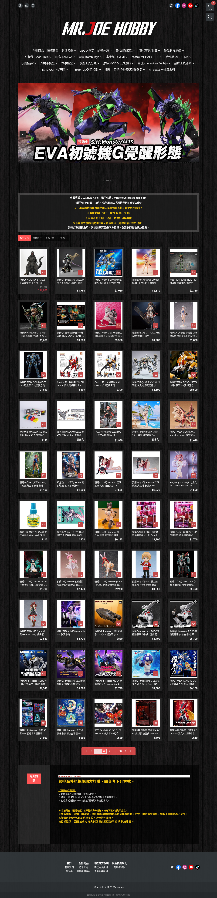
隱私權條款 (119, 867)
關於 (69, 863)
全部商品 (83, 863)
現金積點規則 (119, 863)
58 (120, 751)
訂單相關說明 (83, 871)
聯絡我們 (69, 867)
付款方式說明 (101, 863)
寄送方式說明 (101, 867)
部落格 (69, 871)
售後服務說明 (101, 871)
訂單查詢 (83, 867)
